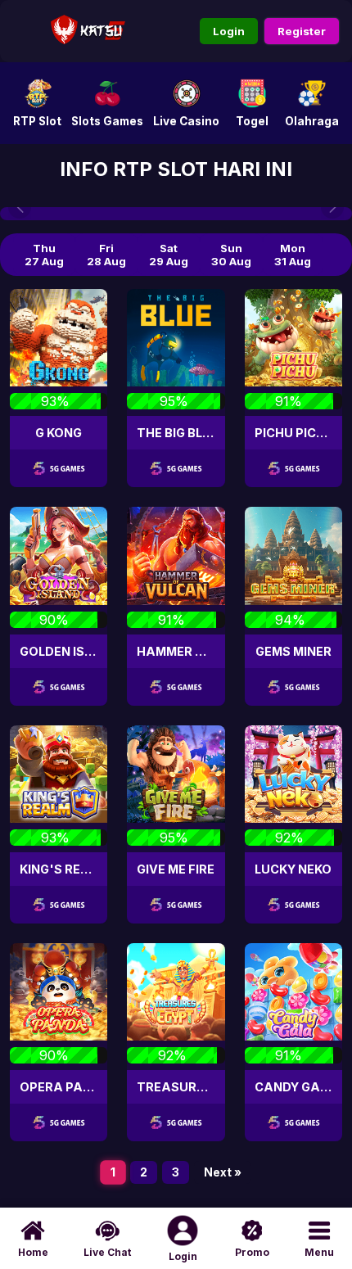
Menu (319, 1252)
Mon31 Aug (292, 255)
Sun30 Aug (231, 255)
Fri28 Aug (106, 255)
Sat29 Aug (168, 255)
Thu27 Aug (44, 255)
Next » (222, 1172)
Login (229, 31)
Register (302, 31)
